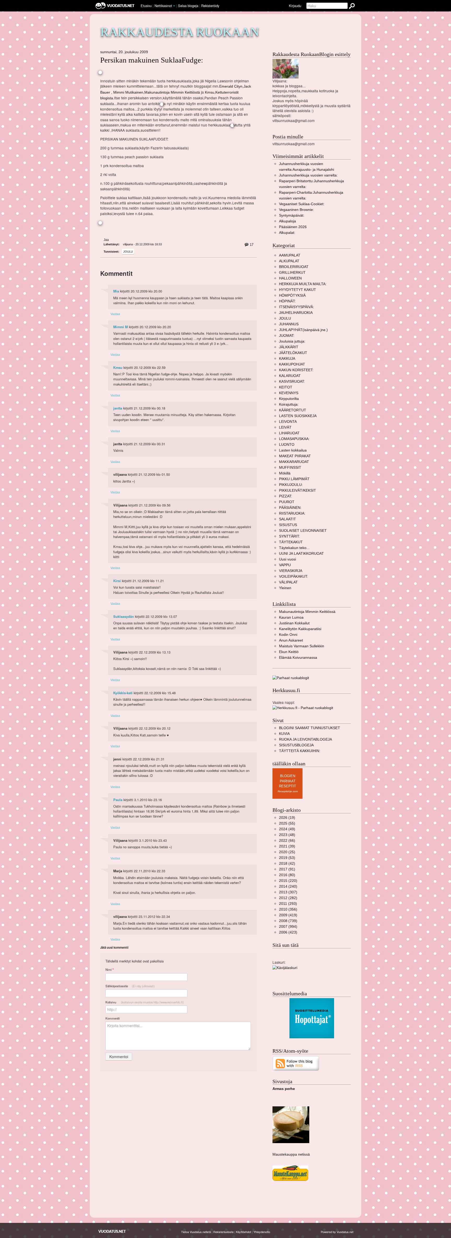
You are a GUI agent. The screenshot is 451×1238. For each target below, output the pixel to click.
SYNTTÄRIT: (289, 536)
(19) (287, 818)
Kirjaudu (295, 5)
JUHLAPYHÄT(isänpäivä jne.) (303, 330)
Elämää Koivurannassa (298, 658)
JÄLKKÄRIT (288, 347)
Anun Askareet (291, 640)
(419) (288, 915)
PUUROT (286, 502)
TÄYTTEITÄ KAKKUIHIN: (299, 751)
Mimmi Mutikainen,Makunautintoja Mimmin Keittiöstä (156, 92)
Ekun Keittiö (289, 652)
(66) (287, 841)
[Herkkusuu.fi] (302, 708)
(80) (287, 875)
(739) (288, 921)
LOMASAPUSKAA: (294, 439)
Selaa (188, 5)
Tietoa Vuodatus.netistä (196, 1232)
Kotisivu (144, 1002)
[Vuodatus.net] (112, 1231)
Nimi (109, 969)
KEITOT (285, 387)
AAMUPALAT (289, 255)
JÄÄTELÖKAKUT (293, 353)
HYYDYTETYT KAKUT (297, 290)
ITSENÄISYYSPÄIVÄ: (296, 307)
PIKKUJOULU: (291, 485)
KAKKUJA (287, 359)
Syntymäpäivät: (291, 215)
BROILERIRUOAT (293, 267)
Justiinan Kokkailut (294, 623)
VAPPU (285, 565)
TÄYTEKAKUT (291, 542)
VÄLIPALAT (288, 582)
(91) (287, 869)
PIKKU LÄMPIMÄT (294, 479)
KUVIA (284, 734)
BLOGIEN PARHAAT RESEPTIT (287, 781)
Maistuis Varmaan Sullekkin (301, 646)
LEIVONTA (288, 422)
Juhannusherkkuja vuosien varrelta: (308, 175)
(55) (287, 823)
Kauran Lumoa (291, 617)
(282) (288, 898)
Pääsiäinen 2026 (293, 227)
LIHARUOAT (289, 433)
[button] (174, 6)
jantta (117, 408)
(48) (287, 835)
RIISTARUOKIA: (292, 513)
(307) (288, 892)
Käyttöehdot (243, 1232)
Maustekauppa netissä (291, 1154)
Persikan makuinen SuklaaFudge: (151, 60)
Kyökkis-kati (123, 693)
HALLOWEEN (290, 278)
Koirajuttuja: (289, 404)
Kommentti (112, 1018)
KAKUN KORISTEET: (296, 370)
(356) (288, 909)
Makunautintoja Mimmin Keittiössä (307, 612)
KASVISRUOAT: (292, 381)
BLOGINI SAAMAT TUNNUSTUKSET (309, 728)
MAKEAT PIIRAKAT (295, 456)
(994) (288, 927)
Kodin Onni (288, 635)
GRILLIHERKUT (292, 273)
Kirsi (117, 580)
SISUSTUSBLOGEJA (296, 745)
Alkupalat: (287, 233)
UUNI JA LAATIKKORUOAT (301, 554)
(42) (287, 863)
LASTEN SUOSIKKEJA (298, 416)
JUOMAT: (286, 336)
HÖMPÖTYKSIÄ (292, 295)
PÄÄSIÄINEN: (290, 508)
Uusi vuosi (287, 559)
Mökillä (284, 473)
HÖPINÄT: (287, 301)
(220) (288, 881)
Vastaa (115, 314)
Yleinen (285, 588)
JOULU (128, 251)
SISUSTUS (288, 525)
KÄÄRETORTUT (292, 410)
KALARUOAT (290, 376)
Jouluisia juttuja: (292, 341)
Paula (117, 799)
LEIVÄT (285, 427)
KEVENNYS (288, 393)
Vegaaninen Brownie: (296, 210)
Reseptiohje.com (288, 791)
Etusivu (146, 5)
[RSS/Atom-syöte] (296, 1063)
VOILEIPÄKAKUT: (293, 576)
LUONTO (286, 445)
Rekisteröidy (210, 5)
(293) (288, 904)
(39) (287, 846)
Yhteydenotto (261, 1232)
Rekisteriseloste (223, 1232)
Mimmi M (120, 327)
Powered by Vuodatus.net (337, 1232)
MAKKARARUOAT (294, 462)
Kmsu (117, 367)
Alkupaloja (287, 221)
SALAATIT (287, 519)
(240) (288, 886)
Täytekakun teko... (294, 548)
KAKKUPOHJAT (292, 364)
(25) (287, 852)
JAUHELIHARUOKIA (296, 313)
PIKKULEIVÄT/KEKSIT (297, 490)
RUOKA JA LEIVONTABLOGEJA (305, 739)
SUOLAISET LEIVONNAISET (303, 531)
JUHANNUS (289, 324)
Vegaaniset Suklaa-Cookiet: (301, 204)
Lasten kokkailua (293, 450)
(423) (288, 932)
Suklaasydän (123, 616)
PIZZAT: (285, 496)
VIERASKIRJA (290, 571)
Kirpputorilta (289, 399)
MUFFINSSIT (290, 467)
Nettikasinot (163, 5)
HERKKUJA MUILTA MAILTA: (303, 284)
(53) (287, 858)
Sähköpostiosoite (130, 986)
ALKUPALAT (289, 261)
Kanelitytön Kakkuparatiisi (300, 629)
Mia (116, 291)
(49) (287, 829)
